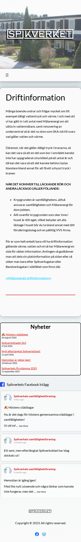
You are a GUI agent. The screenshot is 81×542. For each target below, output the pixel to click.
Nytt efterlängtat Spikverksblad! (21, 351)
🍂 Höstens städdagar (15, 334)
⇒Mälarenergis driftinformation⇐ (28, 278)
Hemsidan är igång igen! (16, 360)
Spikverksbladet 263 (14, 342)
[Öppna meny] (7, 75)
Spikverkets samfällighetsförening (34, 396)
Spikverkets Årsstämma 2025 (19, 368)
